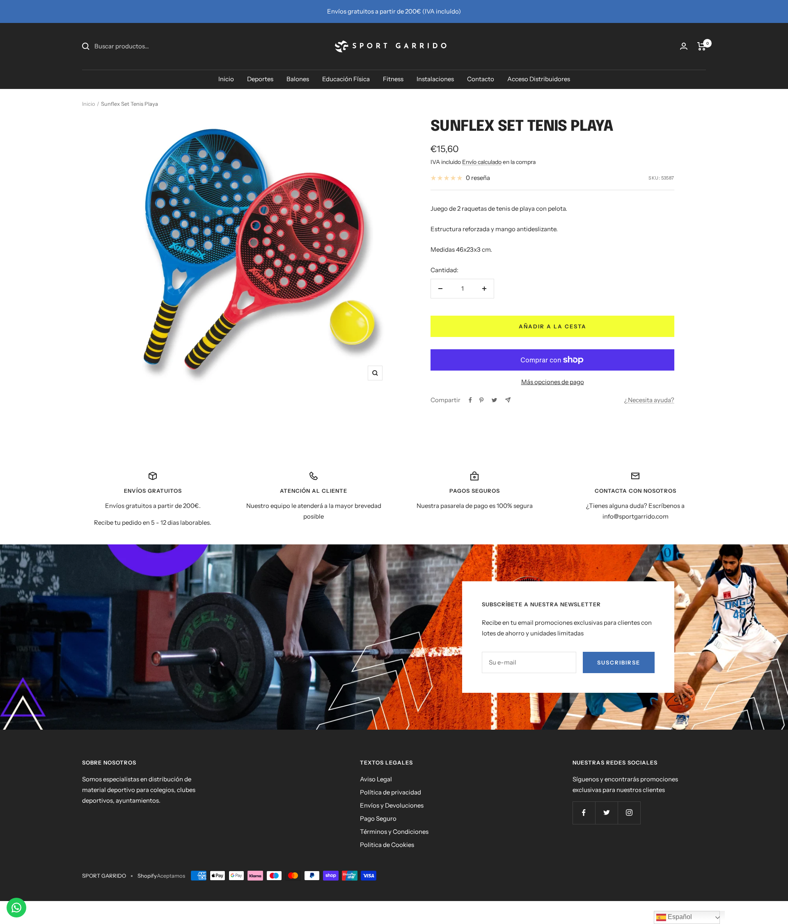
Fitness (393, 79)
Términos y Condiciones (394, 831)
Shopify (147, 875)
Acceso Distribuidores (538, 79)
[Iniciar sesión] (683, 46)
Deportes (260, 79)
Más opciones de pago (552, 382)
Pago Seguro (378, 818)
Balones (297, 79)
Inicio (226, 79)
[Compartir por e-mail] (508, 400)
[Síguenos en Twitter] (606, 812)
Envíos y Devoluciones (392, 805)
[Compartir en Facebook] (470, 400)
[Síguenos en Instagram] (629, 812)
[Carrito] (701, 46)
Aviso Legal (376, 779)
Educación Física (346, 79)
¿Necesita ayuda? (649, 400)
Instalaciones (435, 79)
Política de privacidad (390, 792)
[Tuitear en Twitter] (494, 400)
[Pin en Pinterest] (481, 400)
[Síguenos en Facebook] (584, 812)
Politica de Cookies (387, 845)
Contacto (480, 79)
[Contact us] (16, 907)
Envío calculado (482, 162)
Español (679, 916)
